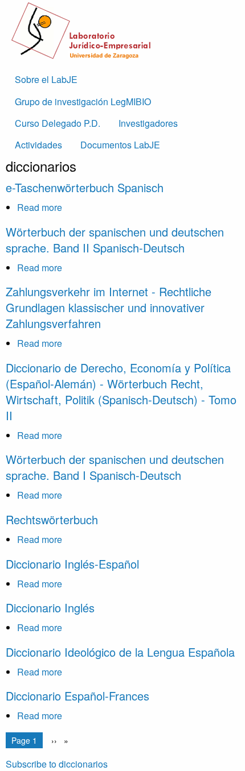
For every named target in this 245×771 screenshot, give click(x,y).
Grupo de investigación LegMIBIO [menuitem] (83, 101)
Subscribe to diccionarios (57, 763)
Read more (39, 207)
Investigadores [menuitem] (148, 123)
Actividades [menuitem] (38, 144)
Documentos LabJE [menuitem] (120, 144)
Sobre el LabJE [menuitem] (46, 79)
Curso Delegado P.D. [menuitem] (57, 123)
